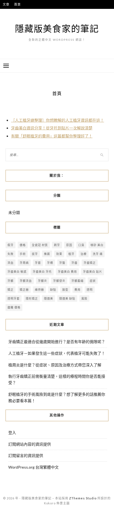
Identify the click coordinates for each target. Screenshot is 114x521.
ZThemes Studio (83, 498)
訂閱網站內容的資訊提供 (29, 444)
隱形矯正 (32, 298)
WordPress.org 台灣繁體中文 (33, 467)
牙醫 (62, 262)
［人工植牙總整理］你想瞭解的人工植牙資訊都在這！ (57, 120)
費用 (77, 289)
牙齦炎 (42, 280)
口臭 (81, 245)
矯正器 (24, 289)
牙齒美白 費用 (67, 271)
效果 (59, 254)
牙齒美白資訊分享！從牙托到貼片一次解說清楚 (51, 128)
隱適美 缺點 (67, 298)
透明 (90, 289)
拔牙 (35, 254)
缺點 (53, 289)
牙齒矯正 (90, 262)
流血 (10, 262)
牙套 (38, 262)
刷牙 (57, 245)
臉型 (65, 289)
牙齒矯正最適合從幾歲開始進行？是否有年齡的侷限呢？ (56, 341)
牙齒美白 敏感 (17, 271)
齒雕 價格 (13, 307)
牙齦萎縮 (77, 280)
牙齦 (10, 280)
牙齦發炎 (59, 280)
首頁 (17, 4)
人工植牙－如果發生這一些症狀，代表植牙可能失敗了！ (56, 353)
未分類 (14, 212)
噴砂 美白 (96, 245)
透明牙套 (13, 298)
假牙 (10, 245)
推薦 (47, 254)
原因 (69, 245)
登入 (12, 432)
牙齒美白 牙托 (42, 271)
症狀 (93, 280)
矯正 (10, 289)
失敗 (10, 254)
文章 (6, 4)
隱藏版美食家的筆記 (57, 28)
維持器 (39, 289)
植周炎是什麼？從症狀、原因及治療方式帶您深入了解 (54, 364)
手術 (23, 254)
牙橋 (50, 262)
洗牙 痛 (98, 254)
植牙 (71, 254)
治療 (84, 254)
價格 (23, 245)
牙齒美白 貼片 (92, 271)
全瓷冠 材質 (40, 245)
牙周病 (24, 262)
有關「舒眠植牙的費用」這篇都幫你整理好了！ (51, 136)
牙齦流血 (26, 280)
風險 (84, 298)
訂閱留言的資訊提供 (25, 455)
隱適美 (48, 298)
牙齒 (74, 262)
